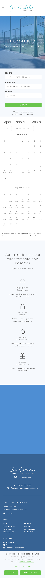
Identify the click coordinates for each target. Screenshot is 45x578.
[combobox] (23, 77)
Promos (27, 523)
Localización (8, 532)
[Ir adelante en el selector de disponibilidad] (37, 128)
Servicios (7, 529)
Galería (27, 526)
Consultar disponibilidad (15, 548)
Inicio (5, 523)
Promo (8, 91)
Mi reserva (10, 542)
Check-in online (12, 545)
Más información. (27, 562)
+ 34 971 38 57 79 (23, 485)
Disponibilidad (29, 529)
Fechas (8, 73)
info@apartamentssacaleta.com (24, 488)
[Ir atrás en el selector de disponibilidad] (8, 128)
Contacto (28, 532)
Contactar (10, 513)
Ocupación (10, 82)
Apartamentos (9, 526)
